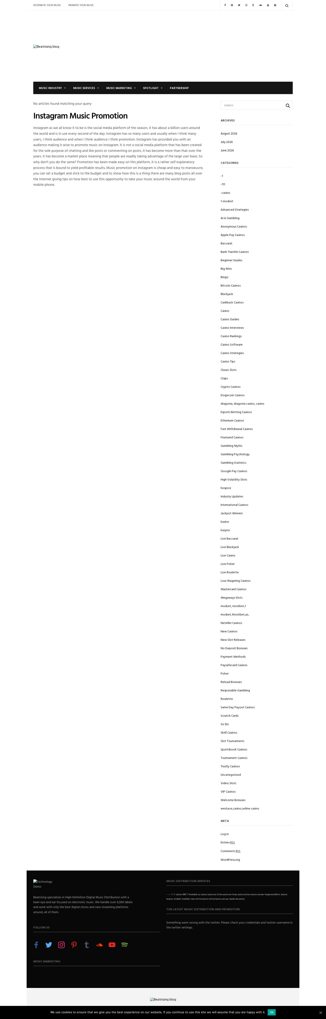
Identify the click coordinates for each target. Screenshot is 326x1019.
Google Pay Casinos (234, 471)
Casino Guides (230, 319)
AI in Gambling (230, 218)
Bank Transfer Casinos (235, 251)
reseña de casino (237, 898)
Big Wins (226, 268)
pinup (225, 898)
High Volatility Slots (234, 479)
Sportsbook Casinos (234, 749)
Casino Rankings (231, 336)
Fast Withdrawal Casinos (237, 428)
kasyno (225, 530)
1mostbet (192, 894)
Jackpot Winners (232, 513)
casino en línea (230, 894)
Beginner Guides (231, 260)
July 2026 (227, 141)
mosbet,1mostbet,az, (235, 614)
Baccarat (226, 243)
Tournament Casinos (234, 757)
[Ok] (320, 1012)
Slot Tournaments (232, 740)
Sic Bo (225, 724)
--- (169, 894)
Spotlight (151, 88)
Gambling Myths (231, 445)
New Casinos (229, 631)
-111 (223, 184)
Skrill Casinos (229, 732)
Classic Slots (228, 369)
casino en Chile (215, 894)
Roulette (227, 698)
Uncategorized (231, 774)
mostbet (186, 898)
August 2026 (229, 133)
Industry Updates (232, 496)
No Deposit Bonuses (234, 648)
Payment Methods (233, 656)
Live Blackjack (230, 546)
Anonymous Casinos (234, 226)
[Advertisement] (207, 46)
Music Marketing (119, 88)
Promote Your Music (81, 5)
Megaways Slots (231, 597)
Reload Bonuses (231, 681)
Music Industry (50, 88)
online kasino (215, 898)
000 (184, 894)
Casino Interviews (232, 327)
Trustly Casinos (230, 766)
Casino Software (232, 344)
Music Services (84, 88)
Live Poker (228, 563)
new (192, 898)
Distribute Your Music (47, 5)
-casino (225, 192)
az (199, 894)
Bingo (224, 277)
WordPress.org (230, 859)
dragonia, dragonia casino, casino (242, 403)
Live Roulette (230, 572)
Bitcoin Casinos (231, 285)
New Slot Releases (233, 639)
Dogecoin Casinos (232, 395)
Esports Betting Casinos (236, 412)
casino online (244, 894)
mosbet (177, 898)
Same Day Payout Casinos (238, 707)
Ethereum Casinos (232, 420)
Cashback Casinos (232, 302)
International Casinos (234, 504)
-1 (222, 175)
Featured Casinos (232, 437)
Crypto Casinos (230, 386)
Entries (228, 842)
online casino (201, 898)
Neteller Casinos (231, 622)
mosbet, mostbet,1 (233, 605)
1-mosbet (227, 201)
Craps (224, 378)
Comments (230, 851)
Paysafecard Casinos (234, 665)
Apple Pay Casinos (233, 234)
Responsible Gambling (235, 690)
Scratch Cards (229, 715)
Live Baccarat (229, 538)
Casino (225, 310)
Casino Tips (228, 361)
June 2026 (227, 150)
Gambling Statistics (233, 462)
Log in (225, 833)
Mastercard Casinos (233, 589)
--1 (171, 894)
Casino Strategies (232, 352)
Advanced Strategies (235, 209)
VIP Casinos (228, 791)
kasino (225, 521)
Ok (272, 1012)
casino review (257, 894)
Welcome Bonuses (233, 799)
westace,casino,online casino (240, 808)
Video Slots (228, 783)
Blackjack (227, 293)
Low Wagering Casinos (235, 580)
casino (204, 894)
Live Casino (228, 555)
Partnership (179, 88)
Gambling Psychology (235, 454)
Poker (225, 673)
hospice (226, 487)
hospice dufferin (272, 894)
